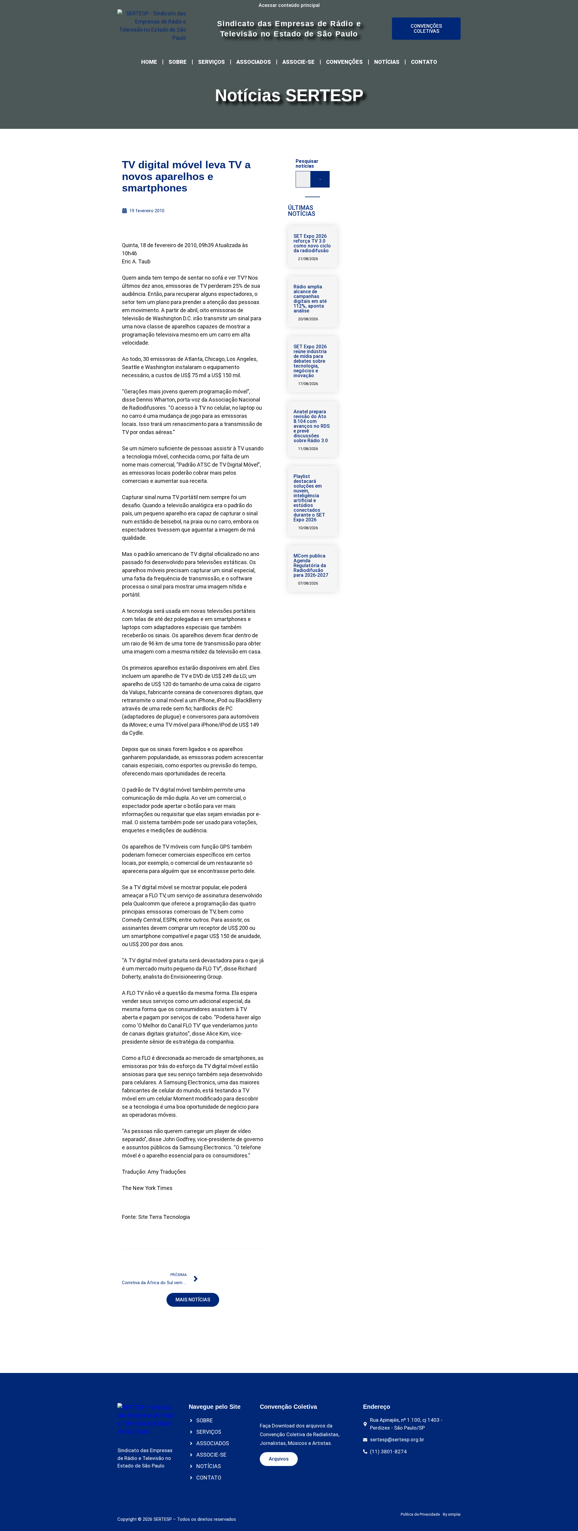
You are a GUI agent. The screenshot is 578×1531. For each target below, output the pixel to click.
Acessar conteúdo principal (289, 5)
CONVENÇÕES (344, 62)
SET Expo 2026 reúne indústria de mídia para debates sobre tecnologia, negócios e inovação (310, 361)
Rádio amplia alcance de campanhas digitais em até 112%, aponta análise (310, 299)
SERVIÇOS (211, 62)
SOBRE (178, 62)
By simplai (452, 1514)
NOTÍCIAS (386, 62)
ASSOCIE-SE (298, 62)
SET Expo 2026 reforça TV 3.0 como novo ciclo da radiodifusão (312, 243)
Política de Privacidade (420, 1514)
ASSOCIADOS (253, 62)
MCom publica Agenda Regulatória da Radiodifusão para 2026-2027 (311, 565)
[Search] (320, 179)
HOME (149, 62)
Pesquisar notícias (307, 164)
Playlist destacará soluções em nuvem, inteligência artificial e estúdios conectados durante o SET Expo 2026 (309, 498)
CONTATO (424, 62)
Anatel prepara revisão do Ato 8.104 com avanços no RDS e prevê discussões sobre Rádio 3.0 (312, 426)
